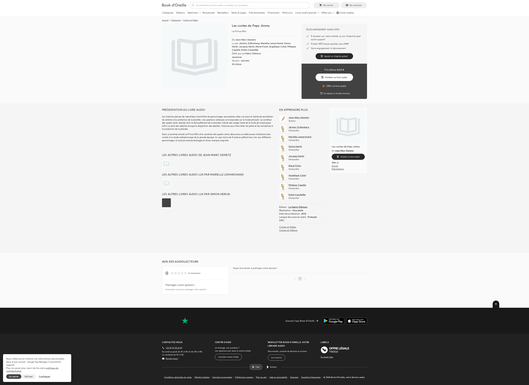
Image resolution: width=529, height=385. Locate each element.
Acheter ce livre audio (336, 77)
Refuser (29, 376)
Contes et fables (190, 20)
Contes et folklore (288, 230)
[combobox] (250, 5)
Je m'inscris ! (276, 357)
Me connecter (355, 5)
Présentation (338, 169)
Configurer (44, 376)
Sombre (273, 367)
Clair (258, 367)
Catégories (176, 20)
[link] (334, 86)
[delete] (496, 304)
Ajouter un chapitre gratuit (336, 56)
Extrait (335, 166)
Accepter (14, 376)
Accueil (165, 20)
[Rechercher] (193, 5)
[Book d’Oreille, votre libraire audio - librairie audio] (174, 5)
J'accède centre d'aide (228, 357)
